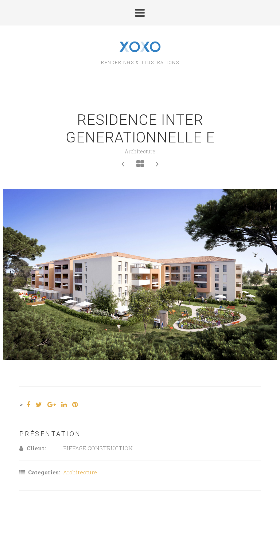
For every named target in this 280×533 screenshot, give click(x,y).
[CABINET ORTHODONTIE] (123, 164)
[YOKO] (140, 47)
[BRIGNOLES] (157, 164)
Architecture (140, 151)
